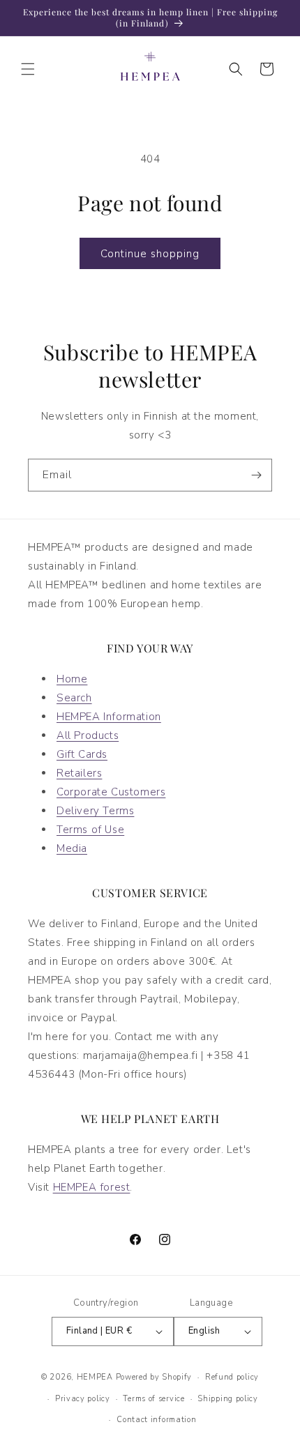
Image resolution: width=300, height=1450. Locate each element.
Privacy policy (82, 1399)
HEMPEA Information (109, 717)
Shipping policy (227, 1399)
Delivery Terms (95, 811)
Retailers (79, 773)
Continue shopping (150, 254)
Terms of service (153, 1399)
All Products (88, 735)
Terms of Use (90, 830)
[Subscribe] (256, 475)
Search (74, 698)
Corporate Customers (111, 792)
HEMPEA (95, 1377)
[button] (28, 69)
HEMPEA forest (91, 1187)
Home (72, 679)
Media (72, 848)
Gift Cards (82, 754)
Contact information (156, 1419)
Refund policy (232, 1377)
